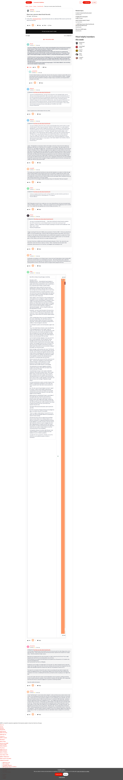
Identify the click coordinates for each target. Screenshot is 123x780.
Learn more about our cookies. (83, 771)
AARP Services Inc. (3, 749)
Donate (1, 726)
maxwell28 (32, 168)
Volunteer (2, 728)
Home (27, 6)
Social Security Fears (37, 18)
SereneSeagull (82, 46)
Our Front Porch (79, 22)
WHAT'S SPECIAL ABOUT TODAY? (83, 20)
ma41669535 (34, 71)
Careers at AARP (3, 744)
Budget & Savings (79, 18)
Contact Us (2, 736)
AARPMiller (32, 9)
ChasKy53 (81, 57)
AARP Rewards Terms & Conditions (9, 766)
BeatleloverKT (82, 42)
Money (34, 6)
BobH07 (81, 50)
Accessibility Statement (7, 765)
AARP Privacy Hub (6, 762)
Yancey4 (31, 43)
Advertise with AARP (4, 743)
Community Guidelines (39, 2)
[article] (49, 56)
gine (30, 254)
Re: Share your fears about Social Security (42, 92)
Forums (30, 6)
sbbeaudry (32, 88)
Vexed (80, 53)
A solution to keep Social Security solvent (84, 13)
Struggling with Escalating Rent (82, 16)
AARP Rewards (3, 731)
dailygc (31, 271)
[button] (87, 2)
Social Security (40, 6)
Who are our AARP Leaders (81, 29)
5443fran (31, 691)
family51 (31, 187)
